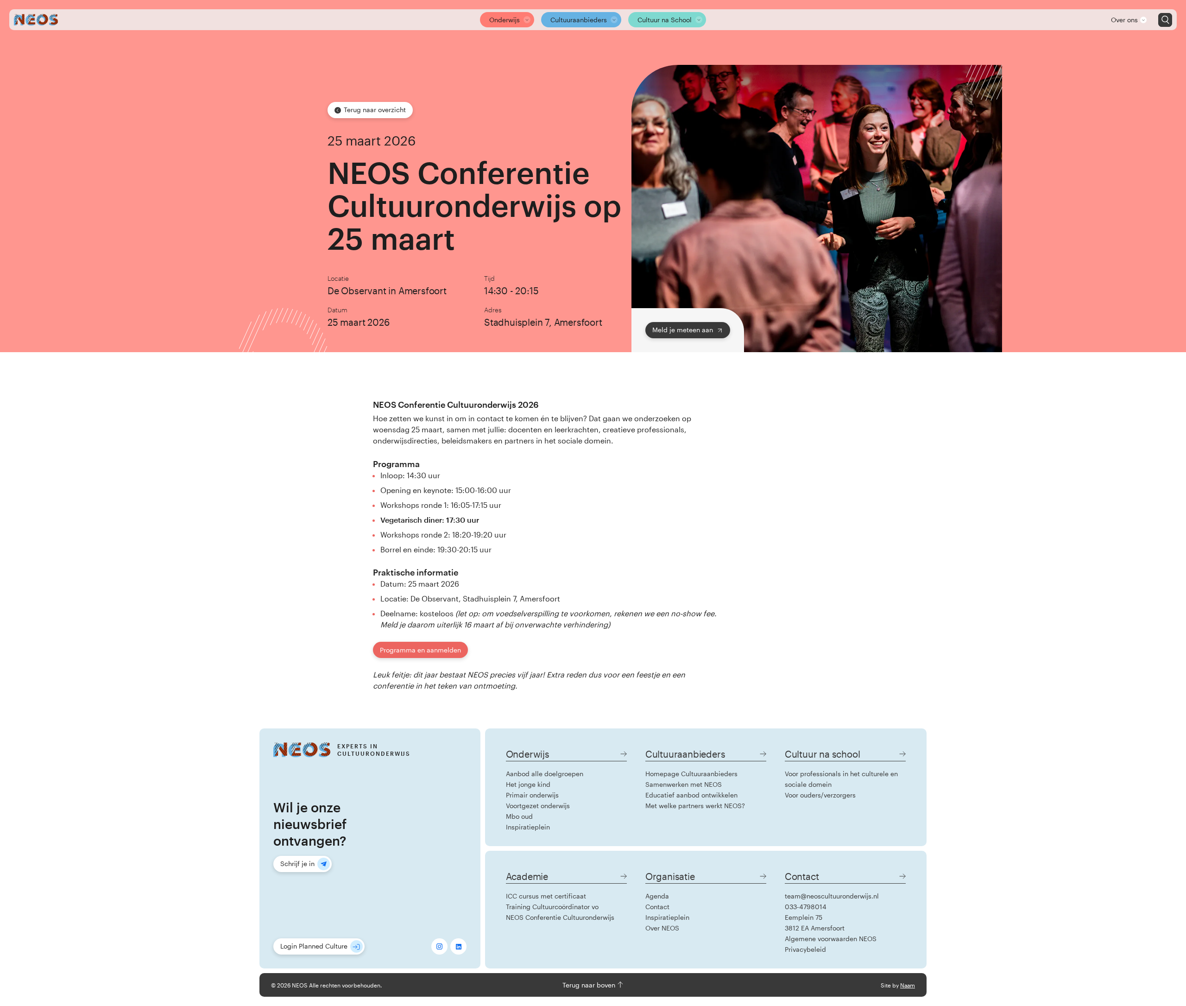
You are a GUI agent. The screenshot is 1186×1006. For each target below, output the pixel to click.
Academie (527, 876)
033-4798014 (805, 907)
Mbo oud (519, 816)
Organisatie (670, 876)
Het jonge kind (528, 784)
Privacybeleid (805, 949)
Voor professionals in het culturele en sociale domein (841, 779)
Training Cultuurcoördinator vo (552, 907)
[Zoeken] (1165, 20)
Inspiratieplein (528, 827)
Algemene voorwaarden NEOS (831, 939)
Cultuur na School (664, 20)
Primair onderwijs (532, 795)
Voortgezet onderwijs (538, 806)
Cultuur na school (822, 753)
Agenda (657, 896)
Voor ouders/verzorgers (820, 795)
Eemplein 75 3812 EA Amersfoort (815, 922)
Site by (898, 985)
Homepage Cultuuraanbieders (691, 774)
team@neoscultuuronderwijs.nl (832, 896)
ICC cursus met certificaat (546, 896)
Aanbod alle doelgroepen (544, 774)
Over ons (1124, 20)
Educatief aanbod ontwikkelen (691, 795)
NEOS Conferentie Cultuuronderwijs (560, 917)
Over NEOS (662, 928)
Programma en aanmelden (420, 650)
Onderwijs (504, 20)
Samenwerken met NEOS (683, 784)
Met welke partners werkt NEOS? (695, 806)
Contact (657, 907)
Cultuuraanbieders (578, 20)
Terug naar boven (589, 985)
